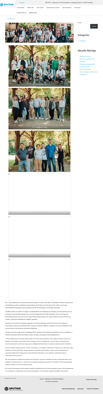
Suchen (79, 22)
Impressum (80, 388)
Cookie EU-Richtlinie (93, 388)
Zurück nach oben (91, 379)
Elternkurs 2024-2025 (85, 56)
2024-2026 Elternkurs (85, 69)
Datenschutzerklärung (68, 388)
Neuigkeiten (83, 41)
